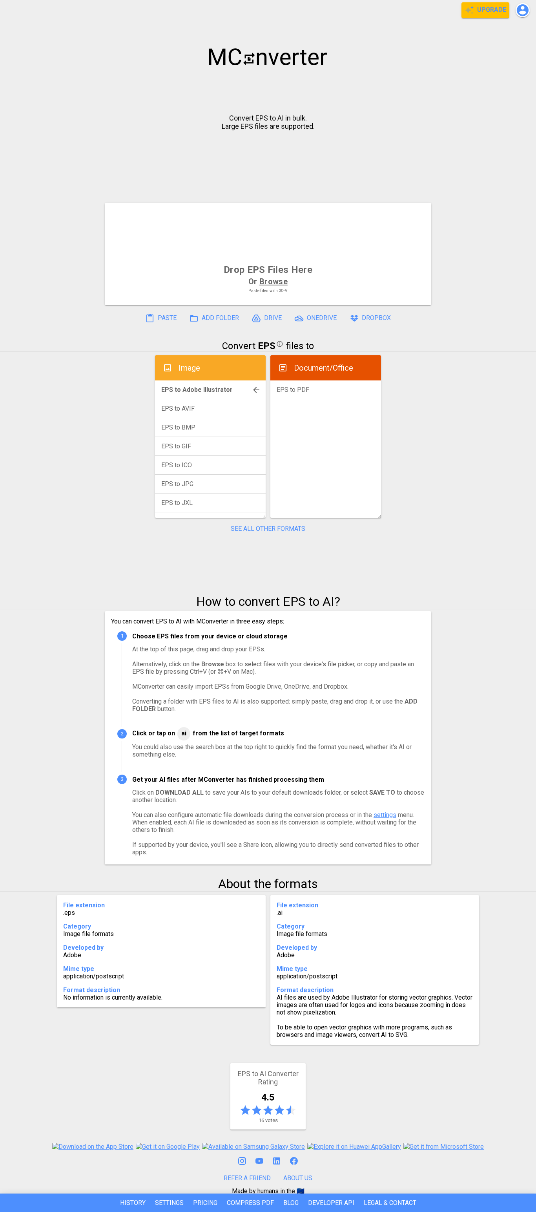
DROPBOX (375, 318)
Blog (291, 1203)
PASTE (166, 318)
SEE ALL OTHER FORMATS (268, 528)
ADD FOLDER (219, 318)
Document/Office (323, 368)
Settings (169, 1203)
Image (189, 368)
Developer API (331, 1203)
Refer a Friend (247, 1178)
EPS (266, 345)
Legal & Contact (390, 1203)
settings (385, 815)
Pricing (205, 1203)
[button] (523, 10)
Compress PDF (250, 1203)
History (133, 1203)
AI (183, 733)
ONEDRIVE (321, 318)
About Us (297, 1178)
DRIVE (272, 318)
